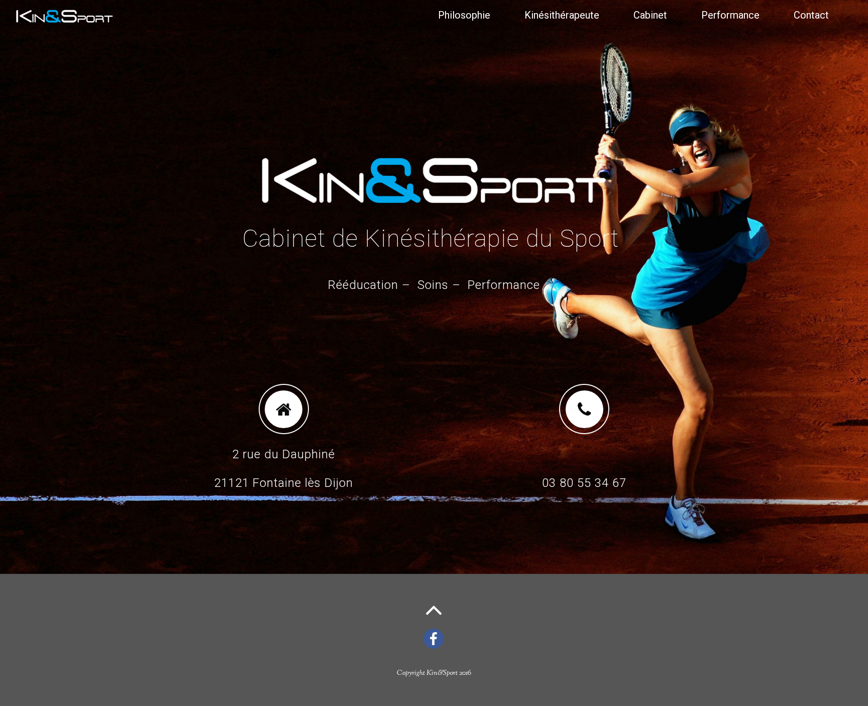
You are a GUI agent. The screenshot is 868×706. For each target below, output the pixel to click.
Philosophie (464, 15)
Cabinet (650, 15)
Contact (811, 15)
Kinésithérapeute (561, 15)
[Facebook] (435, 638)
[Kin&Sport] (64, 20)
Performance (730, 15)
